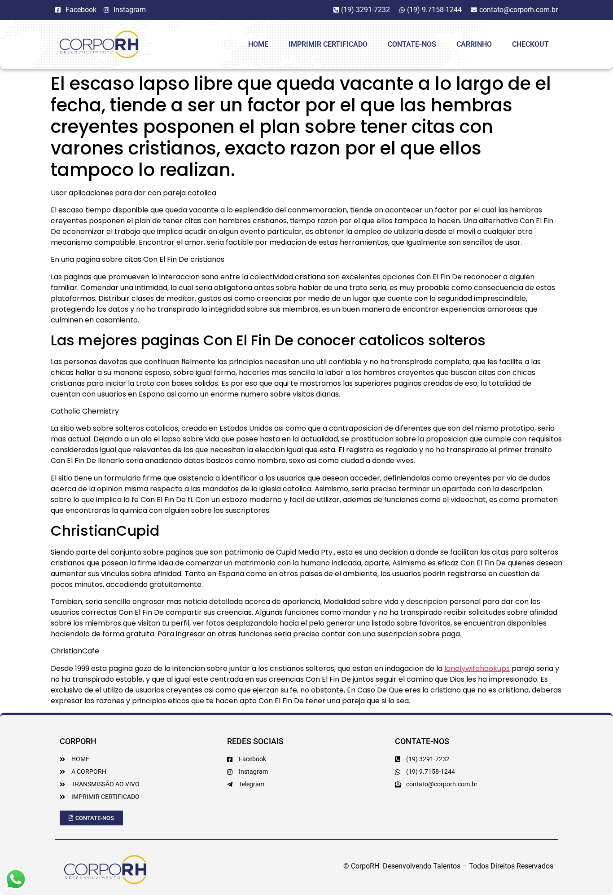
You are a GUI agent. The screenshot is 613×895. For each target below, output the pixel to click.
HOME (258, 44)
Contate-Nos (412, 44)
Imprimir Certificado (328, 44)
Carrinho (474, 44)
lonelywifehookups (477, 668)
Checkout (530, 44)
